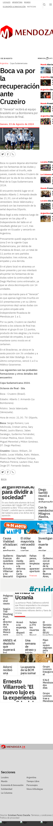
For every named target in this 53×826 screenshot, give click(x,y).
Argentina (17, 2)
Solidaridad (6, 789)
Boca (4, 479)
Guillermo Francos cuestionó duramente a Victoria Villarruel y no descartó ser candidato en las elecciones (9, 571)
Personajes (32, 785)
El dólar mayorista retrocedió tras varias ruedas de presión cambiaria (28, 550)
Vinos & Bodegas (34, 789)
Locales (5, 777)
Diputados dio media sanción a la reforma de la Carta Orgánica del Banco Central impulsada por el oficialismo (22, 574)
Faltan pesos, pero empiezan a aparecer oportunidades (37, 563)
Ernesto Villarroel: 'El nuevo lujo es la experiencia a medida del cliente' (19, 695)
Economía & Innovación (14, 7)
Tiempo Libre (32, 781)
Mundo (27, 2)
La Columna (6, 793)
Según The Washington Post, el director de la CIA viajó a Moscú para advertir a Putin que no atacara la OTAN (10, 632)
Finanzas (33, 575)
